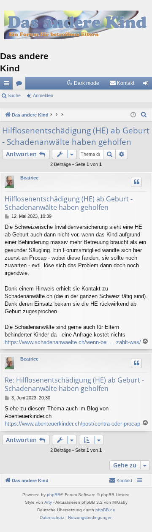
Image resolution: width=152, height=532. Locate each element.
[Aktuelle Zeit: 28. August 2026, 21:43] (133, 115)
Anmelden (43, 95)
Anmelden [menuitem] (147, 85)
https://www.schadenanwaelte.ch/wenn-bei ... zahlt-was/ (73, 342)
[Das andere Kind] (76, 24)
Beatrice (29, 177)
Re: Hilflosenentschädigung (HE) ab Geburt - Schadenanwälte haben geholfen (74, 384)
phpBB (53, 494)
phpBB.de (105, 510)
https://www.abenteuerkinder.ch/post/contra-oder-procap (72, 424)
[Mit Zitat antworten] (136, 182)
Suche (14, 95)
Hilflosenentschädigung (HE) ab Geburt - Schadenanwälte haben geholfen (75, 136)
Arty (48, 502)
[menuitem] (121, 83)
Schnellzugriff (8, 85)
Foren (20, 85)
